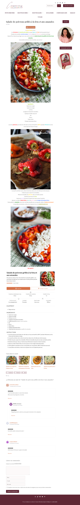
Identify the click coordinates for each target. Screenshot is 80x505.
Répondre (10, 398)
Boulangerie (50, 13)
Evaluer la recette (10, 463)
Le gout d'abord (13, 441)
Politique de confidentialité (52, 501)
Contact (36, 501)
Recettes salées (37, 13)
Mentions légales (42, 501)
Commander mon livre (66, 48)
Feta (8, 375)
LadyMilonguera (13, 422)
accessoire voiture (14, 384)
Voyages (40, 17)
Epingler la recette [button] (44, 288)
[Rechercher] (59, 5)
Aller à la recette (31, 27)
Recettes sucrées (23, 13)
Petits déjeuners (10, 13)
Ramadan (72, 13)
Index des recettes (68, 5)
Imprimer (19, 288)
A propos (66, 21)
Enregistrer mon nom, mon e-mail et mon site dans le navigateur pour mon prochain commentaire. (29, 487)
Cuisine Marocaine (62, 13)
